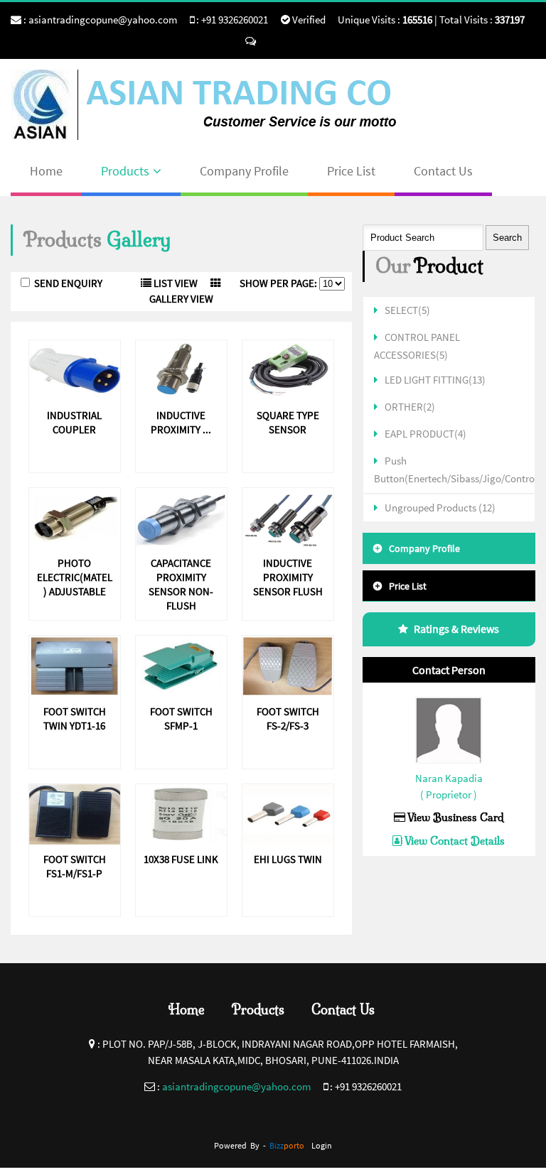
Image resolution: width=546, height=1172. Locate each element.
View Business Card (454, 817)
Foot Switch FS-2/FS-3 (288, 718)
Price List (351, 171)
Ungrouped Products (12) (440, 507)
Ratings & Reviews (456, 629)
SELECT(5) (407, 310)
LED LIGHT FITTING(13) (435, 379)
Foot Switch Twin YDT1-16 (74, 718)
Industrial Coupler (74, 422)
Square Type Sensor (288, 422)
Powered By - (259, 1145)
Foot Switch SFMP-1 (181, 718)
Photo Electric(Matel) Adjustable (74, 577)
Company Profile (244, 171)
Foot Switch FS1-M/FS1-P (74, 866)
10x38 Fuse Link (181, 859)
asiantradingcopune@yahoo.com (102, 19)
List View (174, 283)
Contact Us (443, 171)
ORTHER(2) (410, 406)
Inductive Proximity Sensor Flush (288, 577)
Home (46, 171)
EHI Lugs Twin (288, 859)
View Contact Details (453, 840)
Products (125, 171)
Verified (308, 19)
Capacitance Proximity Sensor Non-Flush (181, 584)
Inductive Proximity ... (181, 422)
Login (321, 1145)
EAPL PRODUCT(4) (425, 433)
